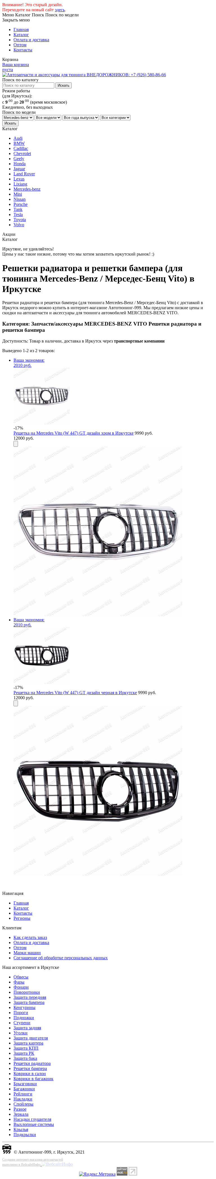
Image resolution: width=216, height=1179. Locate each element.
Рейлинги (23, 1093)
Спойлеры (23, 1104)
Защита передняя (30, 997)
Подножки (24, 1017)
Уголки (21, 1032)
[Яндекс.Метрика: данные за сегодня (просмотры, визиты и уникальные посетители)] (97, 1174)
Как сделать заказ (30, 937)
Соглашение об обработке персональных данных (61, 957)
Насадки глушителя (32, 1119)
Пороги (21, 1012)
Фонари (21, 987)
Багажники (24, 1088)
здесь (60, 9)
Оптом (20, 44)
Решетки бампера (30, 1068)
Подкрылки (25, 1134)
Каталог (21, 34)
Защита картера (28, 1043)
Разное (20, 1109)
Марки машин (27, 952)
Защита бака (25, 1058)
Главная (21, 29)
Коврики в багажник (33, 1078)
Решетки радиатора (32, 1063)
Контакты (23, 49)
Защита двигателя (31, 1038)
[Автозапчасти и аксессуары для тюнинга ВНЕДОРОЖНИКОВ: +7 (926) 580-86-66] (84, 74)
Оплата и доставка (31, 39)
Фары (19, 982)
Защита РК (24, 1053)
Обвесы (21, 977)
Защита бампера (29, 1002)
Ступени (22, 1022)
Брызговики (25, 1083)
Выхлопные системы (34, 1124)
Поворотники (27, 992)
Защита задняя (27, 1027)
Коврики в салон (30, 1073)
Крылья (21, 1129)
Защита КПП (26, 1048)
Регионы (22, 918)
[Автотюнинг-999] (6, 1152)
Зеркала (21, 1114)
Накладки (23, 1099)
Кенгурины (24, 1007)
